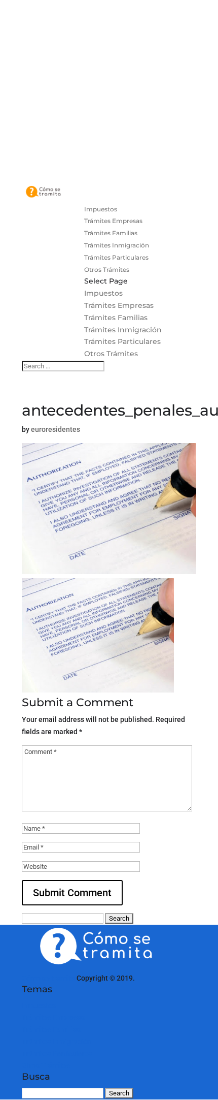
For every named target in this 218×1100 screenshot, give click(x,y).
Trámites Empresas (113, 221)
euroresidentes (55, 429)
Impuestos (100, 209)
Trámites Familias (110, 233)
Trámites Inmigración (116, 245)
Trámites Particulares (116, 257)
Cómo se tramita (48, 978)
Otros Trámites (106, 269)
